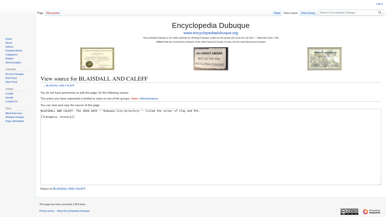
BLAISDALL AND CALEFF (60, 85)
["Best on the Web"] (211, 58)
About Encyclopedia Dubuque (73, 211)
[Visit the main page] (18, 16)
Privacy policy (46, 211)
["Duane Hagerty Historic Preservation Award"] (324, 58)
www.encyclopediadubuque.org (211, 33)
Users (134, 98)
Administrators (149, 98)
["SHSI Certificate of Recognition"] (97, 58)
